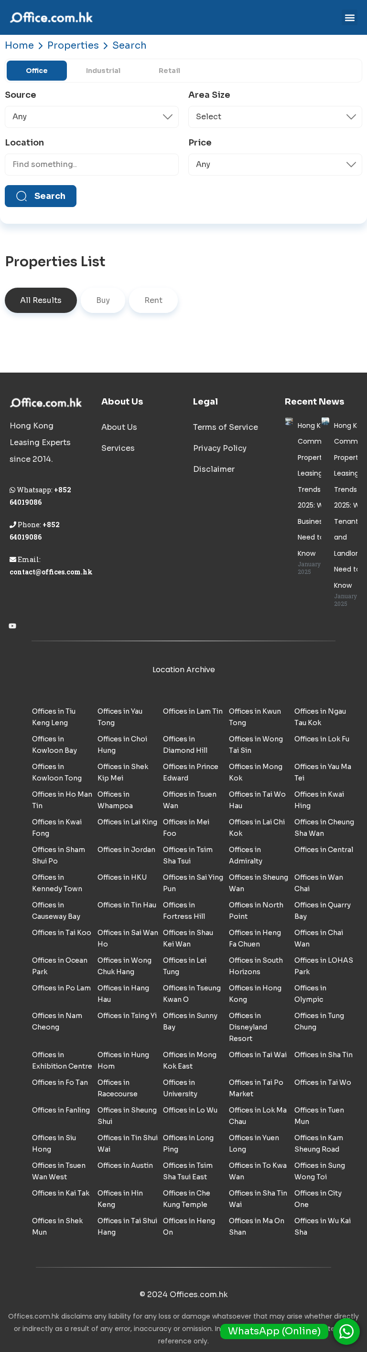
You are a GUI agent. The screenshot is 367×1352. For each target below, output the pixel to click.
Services (118, 448)
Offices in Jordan (126, 849)
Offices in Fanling (61, 1110)
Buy (103, 300)
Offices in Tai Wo (322, 1082)
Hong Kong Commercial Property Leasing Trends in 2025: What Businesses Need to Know (319, 489)
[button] (349, 17)
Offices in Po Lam (61, 988)
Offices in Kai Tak (60, 1193)
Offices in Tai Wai (258, 1054)
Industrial (103, 70)
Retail (169, 70)
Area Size (209, 95)
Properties (73, 46)
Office (37, 70)
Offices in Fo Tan (60, 1082)
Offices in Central (323, 849)
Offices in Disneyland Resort (248, 1027)
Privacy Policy (220, 448)
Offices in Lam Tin (193, 711)
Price (200, 142)
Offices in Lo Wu (190, 1110)
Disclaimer (214, 469)
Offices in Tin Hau (126, 905)
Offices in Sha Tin (323, 1054)
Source (20, 95)
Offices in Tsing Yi (127, 1015)
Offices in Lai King (127, 822)
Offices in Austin (125, 1165)
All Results (41, 300)
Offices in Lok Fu (321, 739)
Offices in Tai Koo (61, 932)
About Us (119, 427)
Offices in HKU (122, 877)
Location (24, 142)
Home (19, 46)
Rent (153, 300)
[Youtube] (12, 626)
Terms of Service (225, 427)
